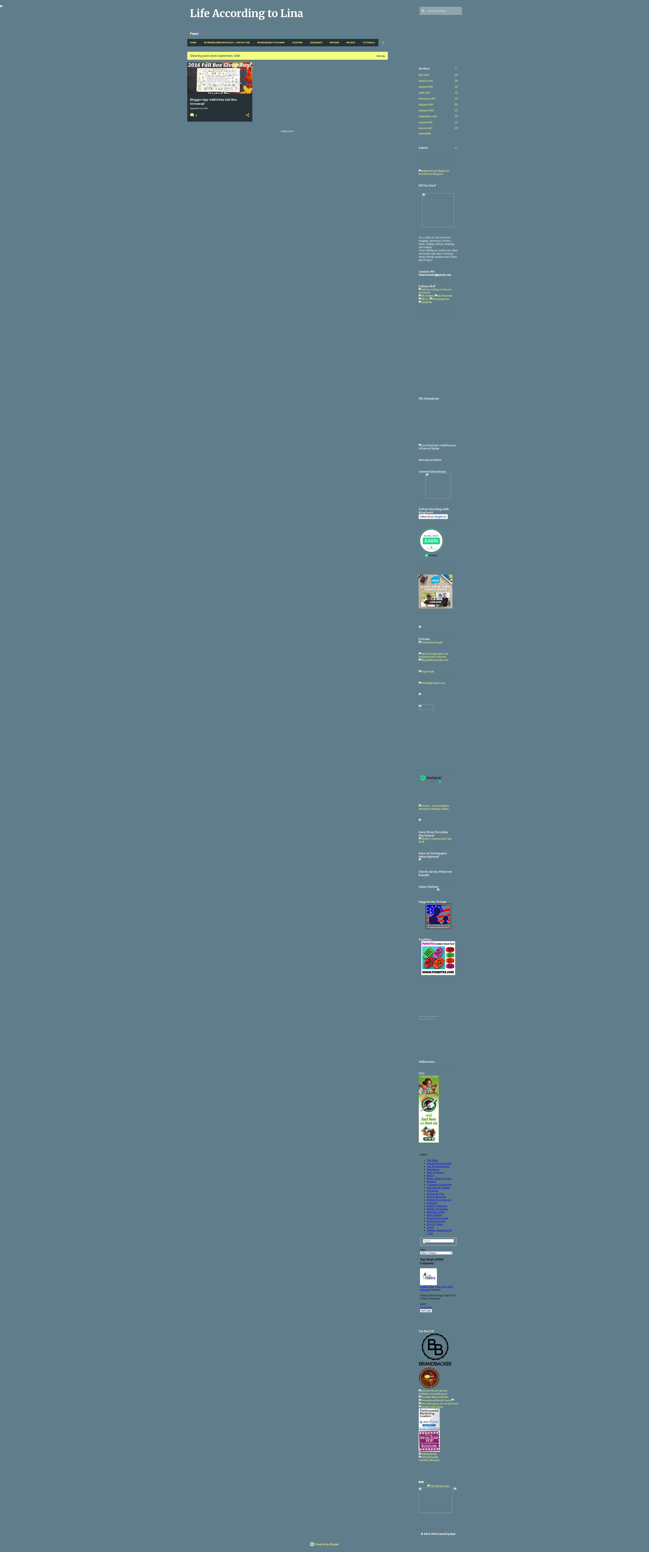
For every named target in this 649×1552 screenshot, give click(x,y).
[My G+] (424, 298)
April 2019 (424, 92)
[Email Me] (425, 302)
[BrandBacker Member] (435, 1365)
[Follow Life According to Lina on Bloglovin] (433, 518)
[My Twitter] (426, 295)
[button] (248, 115)
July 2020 (424, 74)
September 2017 (428, 116)
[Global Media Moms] (429, 1387)
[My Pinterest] (443, 295)
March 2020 (426, 80)
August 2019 (426, 86)
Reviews (334, 42)
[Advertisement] (401, 113)
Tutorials (369, 42)
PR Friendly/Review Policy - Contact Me (227, 42)
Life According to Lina (246, 13)
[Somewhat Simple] (430, 642)
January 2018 (426, 110)
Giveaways (316, 42)
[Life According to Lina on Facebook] (438, 292)
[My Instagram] (439, 298)
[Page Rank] (426, 671)
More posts (287, 131)
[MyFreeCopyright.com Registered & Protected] (438, 656)
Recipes (350, 42)
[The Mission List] (438, 1486)
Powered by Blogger (326, 1544)
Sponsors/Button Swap (271, 42)
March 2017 (425, 128)
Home (193, 42)
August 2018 (426, 104)
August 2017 (426, 122)
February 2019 (427, 98)
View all (380, 56)
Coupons (297, 42)
